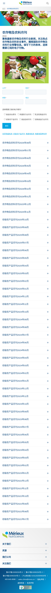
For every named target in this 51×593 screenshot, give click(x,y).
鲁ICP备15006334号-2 (14, 572)
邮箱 (4, 98)
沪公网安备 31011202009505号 (34, 576)
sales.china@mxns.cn (26, 579)
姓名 (27, 88)
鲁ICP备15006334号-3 (34, 572)
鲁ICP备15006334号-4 (11, 576)
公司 (4, 88)
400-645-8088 (10, 579)
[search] (47, 3)
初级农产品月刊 (19, 134)
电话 (27, 98)
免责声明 (30, 583)
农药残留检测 (7, 134)
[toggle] (4, 3)
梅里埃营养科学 (41, 134)
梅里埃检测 (30, 134)
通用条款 (21, 583)
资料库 (4, 36)
